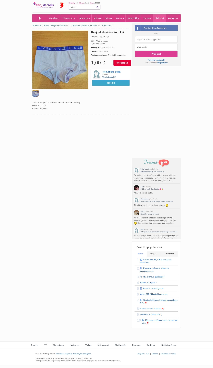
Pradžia (39, 18)
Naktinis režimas (168, 345)
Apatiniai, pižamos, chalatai (84, 25)
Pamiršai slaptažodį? (156, 60)
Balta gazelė (145, 169)
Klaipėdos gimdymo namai (150, 214)
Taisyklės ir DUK (143, 354)
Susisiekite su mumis (168, 354)
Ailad (142, 229)
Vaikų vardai (103, 345)
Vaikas (97, 18)
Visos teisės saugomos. (64, 354)
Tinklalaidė (54, 18)
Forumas (147, 18)
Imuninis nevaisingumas (153, 288)
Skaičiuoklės (133, 18)
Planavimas (68, 18)
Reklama (155, 354)
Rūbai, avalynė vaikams (55, 25)
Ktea (142, 186)
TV (45, 345)
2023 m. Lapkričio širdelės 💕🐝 (152, 189)
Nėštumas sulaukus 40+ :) (151, 314)
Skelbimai (159, 18)
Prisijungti (156, 54)
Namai (119, 18)
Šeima (108, 18)
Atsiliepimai (173, 18)
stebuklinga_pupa (111, 71)
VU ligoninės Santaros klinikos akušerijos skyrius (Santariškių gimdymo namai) (168, 232)
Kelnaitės (106, 25)
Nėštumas (83, 18)
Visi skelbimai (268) (109, 77)
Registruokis (162, 63)
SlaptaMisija (145, 199)
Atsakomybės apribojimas (82, 354)
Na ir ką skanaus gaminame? (152, 277)
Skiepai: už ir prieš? (148, 283)
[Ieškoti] (98, 7)
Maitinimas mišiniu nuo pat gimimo (152, 171)
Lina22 (143, 211)
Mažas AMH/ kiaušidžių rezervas (154, 294)
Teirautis (111, 83)
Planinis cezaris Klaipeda (150, 309)
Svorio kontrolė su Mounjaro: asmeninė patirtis (157, 201)
